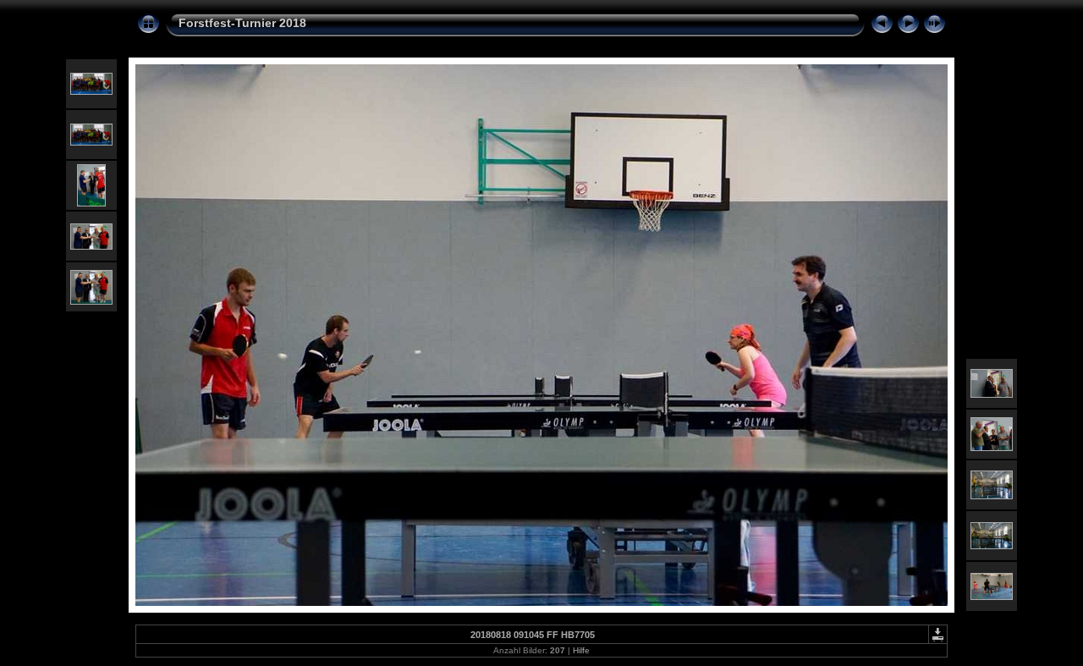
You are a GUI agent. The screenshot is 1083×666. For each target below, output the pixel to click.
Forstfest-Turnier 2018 (242, 23)
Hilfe (581, 650)
